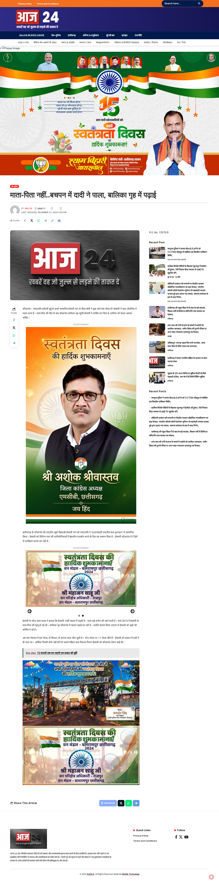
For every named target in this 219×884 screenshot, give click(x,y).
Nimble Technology (130, 874)
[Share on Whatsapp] (38, 220)
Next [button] (132, 611)
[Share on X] (31, 220)
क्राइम (170, 336)
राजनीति (177, 277)
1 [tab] (79, 616)
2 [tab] (83, 616)
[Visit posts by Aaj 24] (15, 210)
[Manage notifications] (211, 877)
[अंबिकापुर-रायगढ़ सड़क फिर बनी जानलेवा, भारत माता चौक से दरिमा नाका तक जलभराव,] (157, 347)
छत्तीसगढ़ (170, 319)
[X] (180, 837)
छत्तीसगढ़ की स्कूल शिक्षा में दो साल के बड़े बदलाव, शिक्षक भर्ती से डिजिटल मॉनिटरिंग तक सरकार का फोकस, (187, 311)
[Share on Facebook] (24, 220)
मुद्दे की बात (171, 277)
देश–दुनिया (14, 186)
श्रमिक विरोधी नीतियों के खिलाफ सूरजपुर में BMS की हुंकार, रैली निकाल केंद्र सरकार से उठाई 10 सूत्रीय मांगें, (187, 269)
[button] (52, 220)
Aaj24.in (90, 874)
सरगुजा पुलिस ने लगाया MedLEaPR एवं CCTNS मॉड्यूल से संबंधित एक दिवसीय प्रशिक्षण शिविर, (187, 252)
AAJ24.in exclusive (177, 259)
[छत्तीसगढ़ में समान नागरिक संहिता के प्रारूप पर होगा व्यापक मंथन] (157, 362)
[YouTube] (186, 837)
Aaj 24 (28, 208)
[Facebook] (176, 837)
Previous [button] (29, 611)
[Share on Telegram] (45, 220)
